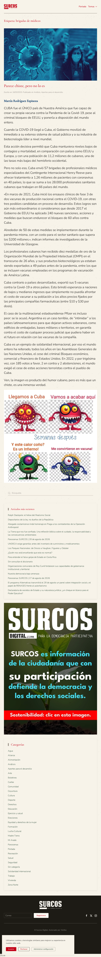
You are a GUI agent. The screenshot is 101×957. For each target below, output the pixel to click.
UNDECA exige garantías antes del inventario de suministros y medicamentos (44, 543)
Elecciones (13, 817)
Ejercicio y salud (15, 813)
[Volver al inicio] (10, 6)
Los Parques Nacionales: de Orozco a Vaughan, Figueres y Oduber (38, 548)
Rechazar (23, 949)
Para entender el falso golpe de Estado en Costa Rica (32, 557)
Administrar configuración (43, 949)
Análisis (37, 92)
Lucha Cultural (14, 831)
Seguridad (12, 862)
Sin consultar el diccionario (20, 561)
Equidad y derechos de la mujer (22, 822)
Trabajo (11, 875)
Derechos (12, 804)
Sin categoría (14, 867)
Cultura (11, 795)
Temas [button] (91, 6)
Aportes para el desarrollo (52, 92)
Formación (13, 826)
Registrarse (41, 915)
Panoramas (13, 844)
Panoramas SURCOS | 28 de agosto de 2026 (29, 539)
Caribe (11, 782)
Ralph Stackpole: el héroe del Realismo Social (29, 515)
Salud (10, 858)
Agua (10, 750)
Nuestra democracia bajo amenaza (23, 573)
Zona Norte (13, 884)
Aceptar (11, 949)
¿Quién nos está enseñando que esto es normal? (30, 552)
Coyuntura (12, 791)
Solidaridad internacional (19, 871)
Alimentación (14, 759)
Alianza (11, 755)
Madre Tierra (13, 835)
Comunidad (13, 786)
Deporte (11, 800)
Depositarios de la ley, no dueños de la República (30, 519)
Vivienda (12, 880)
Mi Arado (12, 840)
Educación (12, 808)
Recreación (13, 853)
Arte (10, 773)
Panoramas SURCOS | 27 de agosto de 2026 (29, 578)
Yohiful (63, 930)
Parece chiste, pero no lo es (24, 85)
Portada (82, 6)
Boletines (12, 777)
